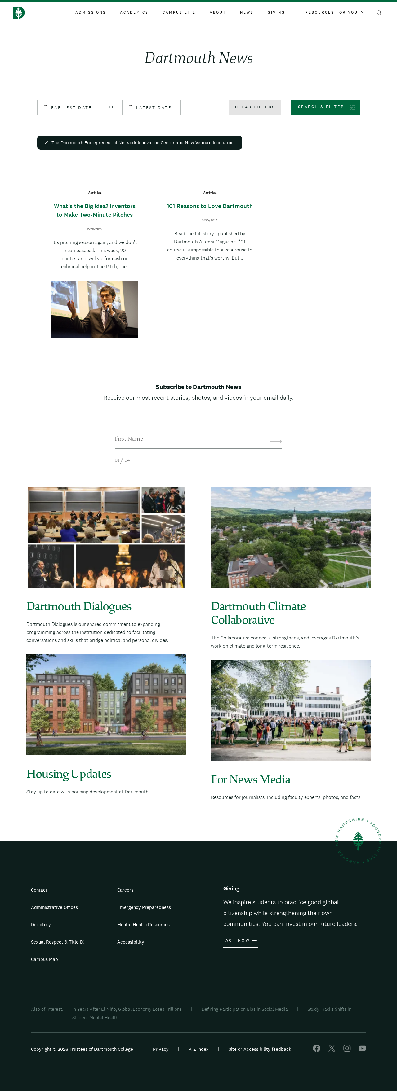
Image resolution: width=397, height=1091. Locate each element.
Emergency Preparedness (144, 907)
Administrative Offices (54, 907)
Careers (125, 890)
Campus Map (44, 959)
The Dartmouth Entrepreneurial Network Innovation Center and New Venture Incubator (142, 143)
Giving (276, 12)
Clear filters (255, 107)
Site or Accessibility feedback (260, 1049)
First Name (129, 439)
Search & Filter (321, 106)
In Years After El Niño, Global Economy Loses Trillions (127, 1009)
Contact (39, 890)
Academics (134, 12)
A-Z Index (199, 1049)
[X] (332, 1050)
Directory (41, 924)
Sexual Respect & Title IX (57, 942)
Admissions (90, 12)
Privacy (161, 1049)
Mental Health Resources (143, 924)
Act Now (237, 940)
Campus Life (179, 12)
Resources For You (331, 12)
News (247, 12)
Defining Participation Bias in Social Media (245, 1009)
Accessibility (130, 942)
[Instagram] (347, 1050)
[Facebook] (316, 1050)
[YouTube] (362, 1050)
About (218, 12)
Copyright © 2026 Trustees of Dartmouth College (82, 1049)
